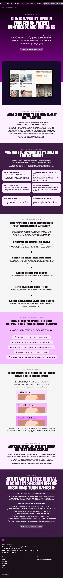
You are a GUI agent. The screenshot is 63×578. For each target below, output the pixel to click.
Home (3, 8)
